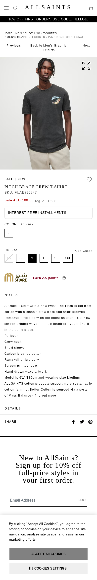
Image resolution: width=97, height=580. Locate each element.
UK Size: (11, 250)
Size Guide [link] (84, 251)
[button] (48, 568)
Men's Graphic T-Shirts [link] (26, 37)
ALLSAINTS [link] (48, 7)
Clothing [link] (32, 33)
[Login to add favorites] (89, 179)
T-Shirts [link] (50, 33)
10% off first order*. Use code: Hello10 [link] (48, 19)
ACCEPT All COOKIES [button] (48, 554)
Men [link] (18, 33)
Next (86, 45)
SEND (82, 500)
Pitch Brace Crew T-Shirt (35, 186)
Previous (13, 45)
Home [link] (8, 33)
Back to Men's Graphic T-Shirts (48, 48)
